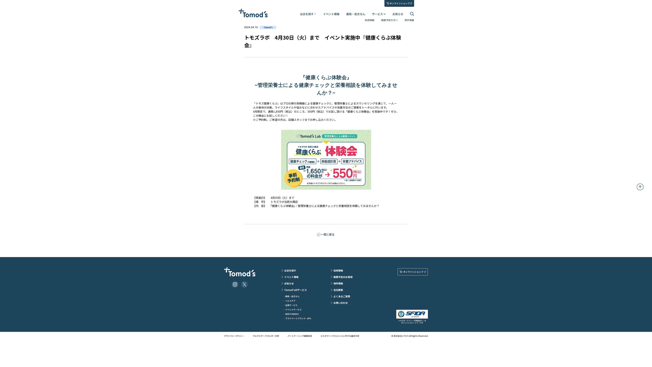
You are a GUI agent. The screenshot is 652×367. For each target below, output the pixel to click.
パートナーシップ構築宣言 (300, 335)
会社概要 (338, 290)
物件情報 (409, 20)
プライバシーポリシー (234, 335)
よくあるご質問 (341, 296)
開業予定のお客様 (342, 277)
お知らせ (397, 14)
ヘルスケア (290, 300)
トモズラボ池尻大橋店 (284, 202)
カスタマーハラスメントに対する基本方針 (340, 335)
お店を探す (290, 270)
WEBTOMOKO (292, 313)
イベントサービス (293, 309)
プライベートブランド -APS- (298, 318)
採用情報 (369, 20)
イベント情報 (331, 14)
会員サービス (291, 305)
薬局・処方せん (355, 14)
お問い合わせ (340, 302)
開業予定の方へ (389, 20)
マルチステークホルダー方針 (266, 335)
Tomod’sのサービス (295, 290)
